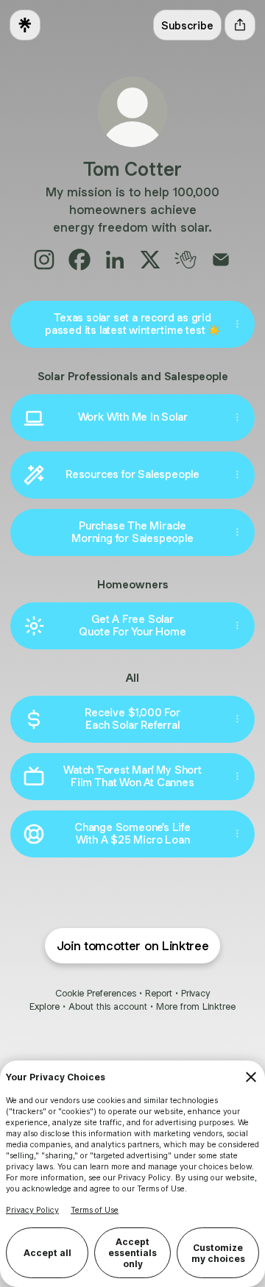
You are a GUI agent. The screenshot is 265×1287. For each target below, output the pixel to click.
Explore (44, 1006)
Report (158, 993)
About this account (107, 1006)
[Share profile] (240, 25)
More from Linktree (196, 1006)
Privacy (195, 993)
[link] (44, 259)
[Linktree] (25, 25)
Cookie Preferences (95, 993)
